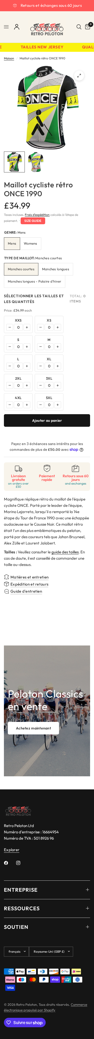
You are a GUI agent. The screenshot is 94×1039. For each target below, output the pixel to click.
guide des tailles (65, 551)
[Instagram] (22, 863)
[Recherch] (79, 27)
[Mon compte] (16, 27)
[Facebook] (9, 863)
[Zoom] (79, 76)
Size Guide (33, 221)
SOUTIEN (16, 927)
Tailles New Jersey (39, 47)
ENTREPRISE (21, 889)
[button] (33, 728)
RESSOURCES (22, 908)
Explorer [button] (11, 849)
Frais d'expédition (37, 215)
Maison (9, 58)
